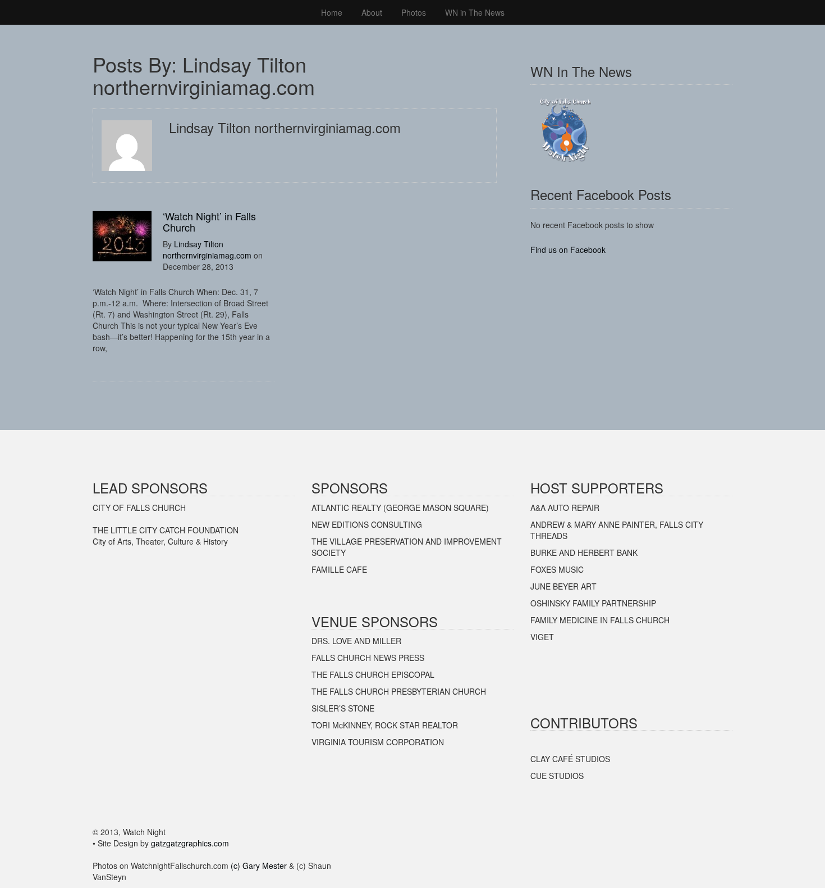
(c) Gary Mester (259, 865)
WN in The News (475, 12)
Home (331, 12)
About (371, 12)
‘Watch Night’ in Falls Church (209, 221)
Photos (413, 12)
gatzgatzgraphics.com (190, 843)
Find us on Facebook (568, 249)
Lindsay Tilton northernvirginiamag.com (207, 249)
